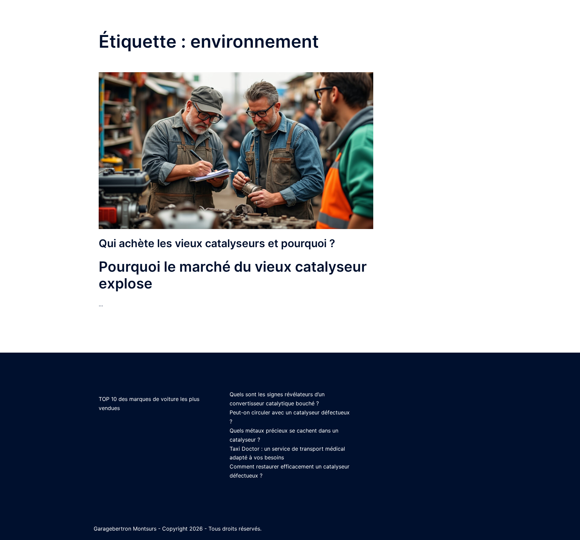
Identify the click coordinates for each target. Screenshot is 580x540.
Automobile (464, 19)
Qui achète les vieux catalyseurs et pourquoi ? (217, 243)
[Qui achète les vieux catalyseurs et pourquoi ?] (236, 150)
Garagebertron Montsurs (137, 19)
